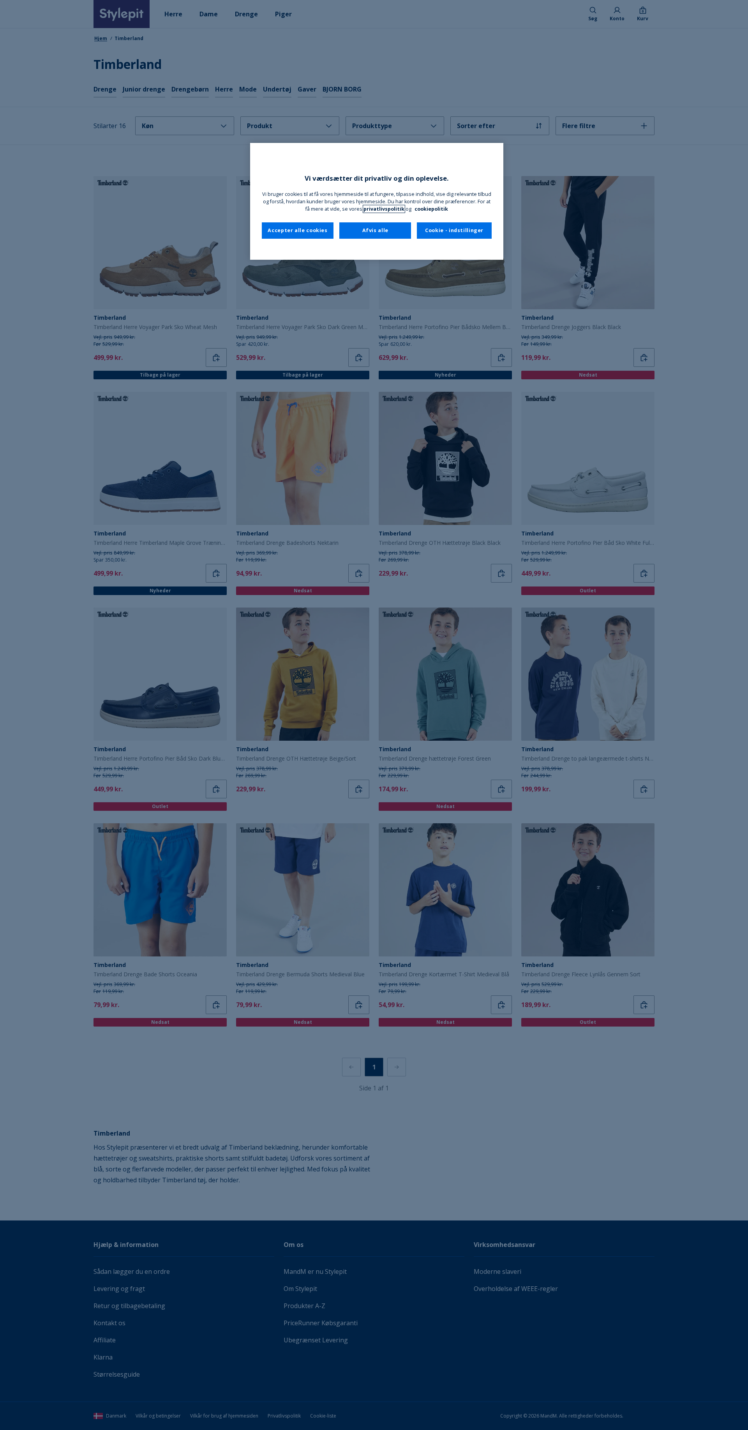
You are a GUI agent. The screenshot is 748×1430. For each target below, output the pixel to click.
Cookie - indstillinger (454, 230)
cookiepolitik (431, 209)
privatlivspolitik (383, 209)
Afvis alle (375, 230)
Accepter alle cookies (297, 230)
